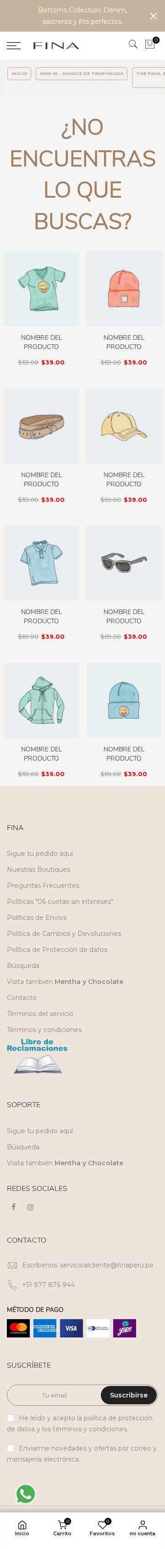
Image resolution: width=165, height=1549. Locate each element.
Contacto (22, 998)
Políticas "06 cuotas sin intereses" (60, 901)
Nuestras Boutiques (38, 869)
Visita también (65, 982)
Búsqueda (23, 966)
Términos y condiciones (44, 1030)
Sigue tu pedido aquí (40, 853)
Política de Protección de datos (57, 950)
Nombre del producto (41, 342)
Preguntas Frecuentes (43, 885)
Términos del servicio (40, 1014)
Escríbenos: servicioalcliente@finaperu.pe (88, 1265)
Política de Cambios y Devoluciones (64, 933)
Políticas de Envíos (36, 917)
